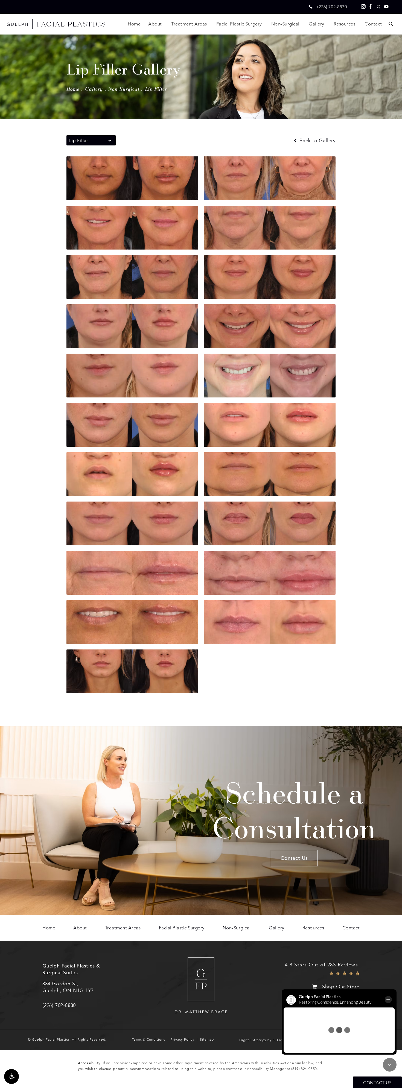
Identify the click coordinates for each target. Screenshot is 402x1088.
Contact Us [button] (377, 1082)
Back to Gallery (317, 140)
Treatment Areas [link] (189, 24)
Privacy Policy (182, 1039)
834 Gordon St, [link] (68, 987)
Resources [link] (345, 24)
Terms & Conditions (148, 1039)
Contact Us (294, 858)
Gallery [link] (316, 24)
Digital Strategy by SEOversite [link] (265, 1040)
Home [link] (134, 24)
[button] (11, 1076)
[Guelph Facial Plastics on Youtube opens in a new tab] (386, 6)
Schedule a (294, 809)
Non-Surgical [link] (285, 24)
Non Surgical (123, 89)
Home (73, 89)
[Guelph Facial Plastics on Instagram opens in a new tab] (362, 6)
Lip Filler (156, 89)
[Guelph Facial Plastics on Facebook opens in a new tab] (370, 6)
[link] (332, 6)
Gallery (94, 89)
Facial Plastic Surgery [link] (239, 24)
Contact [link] (373, 24)
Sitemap (207, 1039)
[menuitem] (362, 6)
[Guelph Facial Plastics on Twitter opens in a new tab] (378, 6)
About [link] (155, 24)
